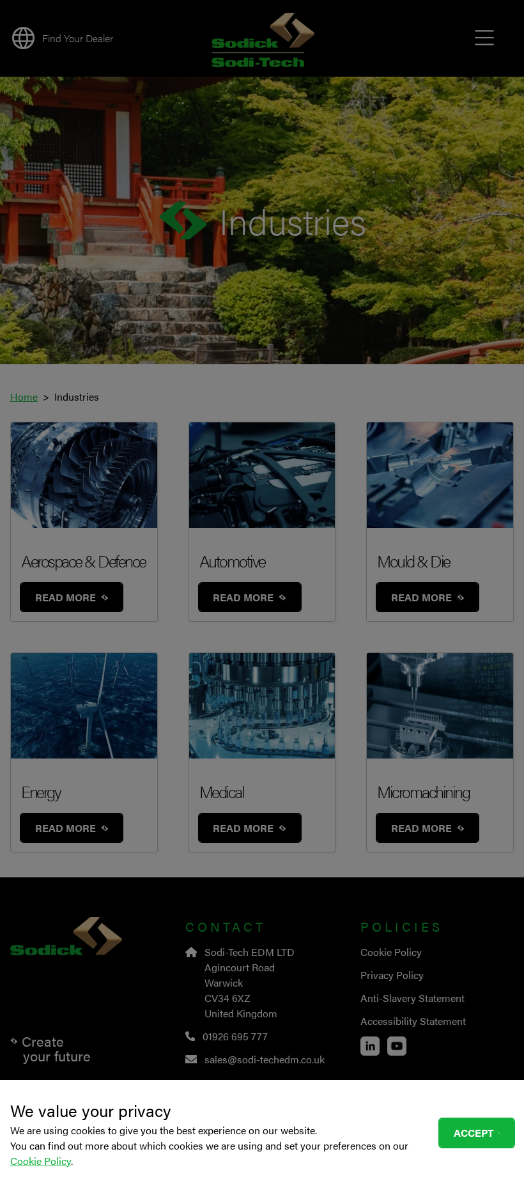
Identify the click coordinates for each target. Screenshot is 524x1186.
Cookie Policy (40, 1160)
